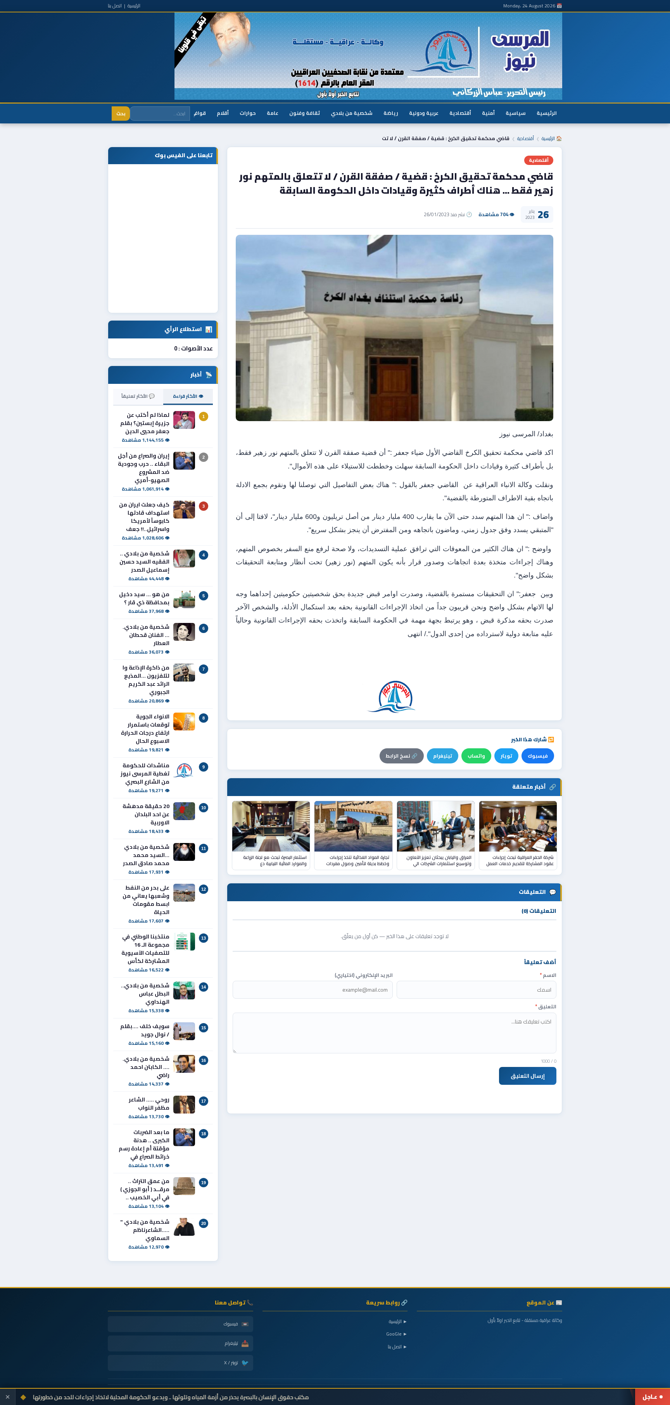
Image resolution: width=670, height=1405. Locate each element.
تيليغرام (442, 755)
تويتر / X (236, 1363)
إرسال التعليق (528, 1076)
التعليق (545, 1007)
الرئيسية (134, 5)
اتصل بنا (115, 5)
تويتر (506, 755)
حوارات (248, 113)
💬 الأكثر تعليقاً (138, 396)
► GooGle (397, 1333)
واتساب (476, 755)
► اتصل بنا (398, 1346)
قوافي (198, 113)
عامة (272, 113)
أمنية (488, 113)
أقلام (223, 113)
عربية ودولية (424, 113)
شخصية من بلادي (352, 113)
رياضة (390, 113)
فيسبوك (538, 755)
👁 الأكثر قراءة (188, 396)
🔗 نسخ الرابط (402, 755)
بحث (120, 113)
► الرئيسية (398, 1321)
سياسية (516, 113)
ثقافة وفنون (304, 113)
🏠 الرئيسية (552, 138)
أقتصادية (460, 113)
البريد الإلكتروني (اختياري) (364, 975)
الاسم (548, 975)
